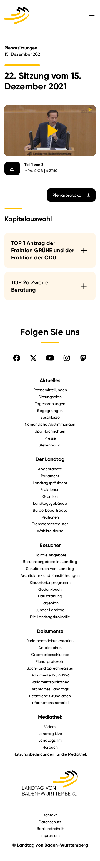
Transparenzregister (50, 523)
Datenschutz (50, 821)
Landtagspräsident (50, 482)
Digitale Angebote (50, 554)
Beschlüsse (50, 417)
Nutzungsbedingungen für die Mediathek (50, 754)
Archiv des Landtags (50, 688)
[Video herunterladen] (12, 168)
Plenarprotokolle (50, 661)
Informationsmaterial (50, 702)
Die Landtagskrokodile (50, 616)
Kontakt (50, 814)
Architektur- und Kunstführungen (50, 575)
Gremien (50, 496)
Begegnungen (50, 410)
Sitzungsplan (50, 396)
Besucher (50, 545)
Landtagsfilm (50, 740)
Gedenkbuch (50, 589)
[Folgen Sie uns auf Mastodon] (83, 358)
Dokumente (50, 631)
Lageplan (50, 602)
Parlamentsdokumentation (50, 640)
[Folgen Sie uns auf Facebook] (17, 358)
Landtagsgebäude (50, 503)
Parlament (50, 475)
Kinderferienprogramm (50, 582)
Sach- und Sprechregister (50, 668)
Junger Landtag (50, 609)
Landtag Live (50, 733)
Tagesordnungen (50, 403)
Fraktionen (50, 489)
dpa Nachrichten (50, 431)
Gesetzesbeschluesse (50, 654)
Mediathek (50, 717)
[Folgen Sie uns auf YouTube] (50, 358)
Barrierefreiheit (50, 828)
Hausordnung (50, 596)
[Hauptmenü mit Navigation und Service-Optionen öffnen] (92, 15)
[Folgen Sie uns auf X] (33, 358)
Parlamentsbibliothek (50, 682)
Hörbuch (50, 747)
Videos (50, 726)
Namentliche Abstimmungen (50, 424)
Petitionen (50, 517)
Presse (50, 438)
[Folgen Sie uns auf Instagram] (67, 358)
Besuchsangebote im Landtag (50, 561)
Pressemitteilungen (50, 389)
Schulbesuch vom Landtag (50, 568)
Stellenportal (50, 445)
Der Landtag (50, 459)
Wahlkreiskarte (50, 530)
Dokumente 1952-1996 (50, 675)
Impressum (50, 835)
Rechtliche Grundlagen (50, 695)
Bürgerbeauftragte (50, 510)
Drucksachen (50, 647)
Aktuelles (50, 380)
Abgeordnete (50, 468)
